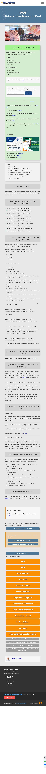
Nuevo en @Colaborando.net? (13, 695)
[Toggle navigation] (42, 3)
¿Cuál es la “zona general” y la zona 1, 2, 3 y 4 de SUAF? (20, 170)
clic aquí (25, 81)
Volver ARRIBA (8, 686)
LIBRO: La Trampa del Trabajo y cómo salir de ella (22, 642)
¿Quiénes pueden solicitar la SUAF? (16, 176)
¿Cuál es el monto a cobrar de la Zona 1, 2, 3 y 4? (19, 172)
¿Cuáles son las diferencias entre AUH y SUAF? (18, 174)
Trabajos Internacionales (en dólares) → (23, 544)
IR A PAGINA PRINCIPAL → (22, 553)
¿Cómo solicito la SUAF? (13, 178)
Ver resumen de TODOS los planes (23, 528)
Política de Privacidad (10, 681)
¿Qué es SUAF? (11, 166)
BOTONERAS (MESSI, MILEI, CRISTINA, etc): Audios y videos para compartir (22, 649)
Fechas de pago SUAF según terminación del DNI (19, 168)
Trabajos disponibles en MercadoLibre (22, 639)
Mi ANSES (36, 124)
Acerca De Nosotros (9, 685)
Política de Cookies (9, 683)
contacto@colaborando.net (21, 703)
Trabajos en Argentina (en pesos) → (23, 540)
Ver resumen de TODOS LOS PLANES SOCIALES (22, 645)
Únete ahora (9, 697)
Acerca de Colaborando (34, 703)
